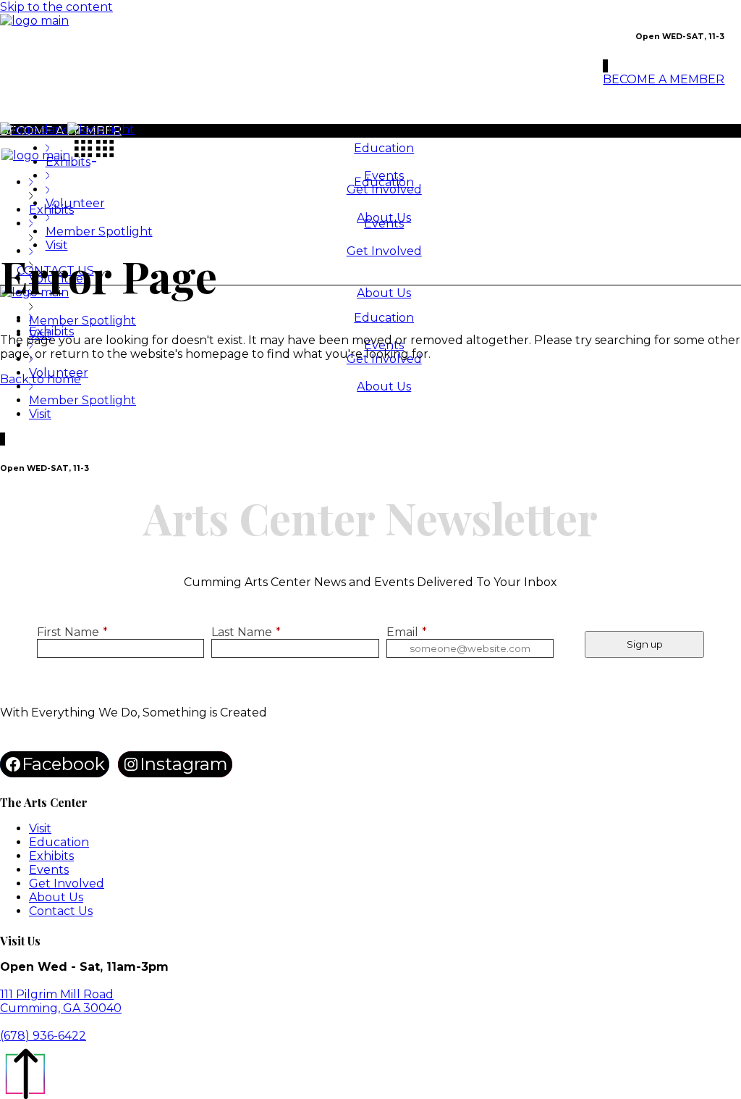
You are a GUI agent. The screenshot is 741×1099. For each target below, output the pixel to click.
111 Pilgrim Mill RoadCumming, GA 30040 (61, 1001)
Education (59, 842)
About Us (56, 897)
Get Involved (66, 883)
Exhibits (51, 856)
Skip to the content (56, 7)
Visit (40, 828)
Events (49, 870)
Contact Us (61, 911)
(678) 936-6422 (43, 1035)
